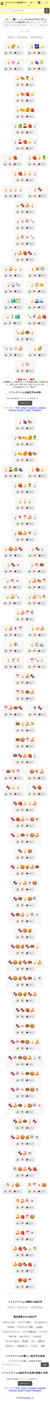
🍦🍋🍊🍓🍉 (25, 453)
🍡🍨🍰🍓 (37, 316)
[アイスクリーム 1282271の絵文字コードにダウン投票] (22, 428)
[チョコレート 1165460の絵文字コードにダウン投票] (22, 984)
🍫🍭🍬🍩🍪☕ (25, 1089)
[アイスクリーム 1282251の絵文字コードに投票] (30, 714)
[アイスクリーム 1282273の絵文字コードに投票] (29, 571)
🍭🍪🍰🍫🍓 (25, 1169)
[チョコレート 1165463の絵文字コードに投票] (17, 969)
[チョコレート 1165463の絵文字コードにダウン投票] (22, 969)
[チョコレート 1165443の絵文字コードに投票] (17, 937)
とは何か (39, 1327)
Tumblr (28, 410)
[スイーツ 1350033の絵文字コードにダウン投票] (10, 714)
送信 (44, 1365)
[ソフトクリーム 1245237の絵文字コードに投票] (17, 84)
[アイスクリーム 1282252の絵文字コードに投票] (30, 476)
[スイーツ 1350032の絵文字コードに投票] (29, 603)
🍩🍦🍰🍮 (25, 724)
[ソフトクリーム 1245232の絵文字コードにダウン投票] (22, 132)
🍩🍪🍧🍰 (25, 740)
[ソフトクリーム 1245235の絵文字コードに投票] (6, 196)
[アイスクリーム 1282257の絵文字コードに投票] (6, 476)
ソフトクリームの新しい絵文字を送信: (25, 1361)
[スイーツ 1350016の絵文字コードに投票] (17, 1255)
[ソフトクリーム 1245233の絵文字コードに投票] (6, 291)
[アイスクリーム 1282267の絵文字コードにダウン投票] (22, 507)
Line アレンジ (24, 1336)
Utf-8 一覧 (12, 1336)
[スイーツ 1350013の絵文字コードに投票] (29, 1191)
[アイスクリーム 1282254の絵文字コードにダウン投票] (10, 555)
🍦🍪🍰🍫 (13, 549)
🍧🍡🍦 (37, 660)
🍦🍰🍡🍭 (37, 596)
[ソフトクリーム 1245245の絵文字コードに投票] (29, 164)
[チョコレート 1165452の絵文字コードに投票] (17, 825)
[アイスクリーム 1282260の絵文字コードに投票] (6, 666)
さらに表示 (25, 31)
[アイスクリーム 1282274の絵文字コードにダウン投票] (22, 523)
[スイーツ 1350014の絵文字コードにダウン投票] (22, 762)
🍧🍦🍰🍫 (25, 676)
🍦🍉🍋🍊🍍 (25, 437)
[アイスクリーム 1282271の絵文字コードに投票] (17, 428)
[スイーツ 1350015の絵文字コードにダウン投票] (22, 1287)
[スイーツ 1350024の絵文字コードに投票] (6, 778)
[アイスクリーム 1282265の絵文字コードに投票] (30, 355)
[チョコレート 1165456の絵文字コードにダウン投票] (22, 953)
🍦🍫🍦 (37, 549)
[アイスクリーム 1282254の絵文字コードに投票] (6, 555)
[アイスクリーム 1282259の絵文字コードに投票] (17, 619)
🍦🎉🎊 (37, 269)
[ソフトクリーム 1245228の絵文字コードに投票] (17, 227)
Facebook (32, 408)
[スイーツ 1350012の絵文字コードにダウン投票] (10, 355)
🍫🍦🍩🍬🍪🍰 (25, 835)
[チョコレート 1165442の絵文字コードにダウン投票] (22, 1159)
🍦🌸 (25, 364)
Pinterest (12, 410)
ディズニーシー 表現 (25, 1327)
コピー (18, 53)
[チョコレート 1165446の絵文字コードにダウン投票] (22, 889)
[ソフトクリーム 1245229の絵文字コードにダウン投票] (10, 68)
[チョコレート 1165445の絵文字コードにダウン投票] (22, 1032)
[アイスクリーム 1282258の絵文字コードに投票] (30, 555)
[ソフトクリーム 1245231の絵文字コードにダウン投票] (22, 212)
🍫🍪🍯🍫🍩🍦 (25, 946)
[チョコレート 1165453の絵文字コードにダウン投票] (22, 1048)
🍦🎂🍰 (37, 628)
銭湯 (42, 1346)
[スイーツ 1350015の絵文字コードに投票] (17, 1287)
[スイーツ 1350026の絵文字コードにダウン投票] (22, 1207)
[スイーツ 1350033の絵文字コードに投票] (6, 714)
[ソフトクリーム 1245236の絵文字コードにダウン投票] (10, 307)
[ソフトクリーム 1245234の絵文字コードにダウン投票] (10, 53)
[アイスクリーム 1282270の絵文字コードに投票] (30, 635)
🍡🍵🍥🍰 (13, 348)
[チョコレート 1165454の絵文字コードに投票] (17, 1143)
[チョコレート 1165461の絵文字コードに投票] (17, 1112)
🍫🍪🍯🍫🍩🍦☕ (25, 978)
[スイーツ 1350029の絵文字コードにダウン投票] (22, 1223)
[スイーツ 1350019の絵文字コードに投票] (17, 1175)
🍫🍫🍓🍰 (25, 1010)
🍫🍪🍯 (25, 930)
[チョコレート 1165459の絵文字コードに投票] (17, 921)
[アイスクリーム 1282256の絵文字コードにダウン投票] (34, 651)
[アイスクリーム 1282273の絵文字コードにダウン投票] (34, 571)
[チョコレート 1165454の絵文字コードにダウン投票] (22, 1143)
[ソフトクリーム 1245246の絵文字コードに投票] (29, 307)
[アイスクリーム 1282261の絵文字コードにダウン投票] (10, 651)
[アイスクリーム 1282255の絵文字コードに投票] (17, 444)
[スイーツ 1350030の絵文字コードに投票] (17, 730)
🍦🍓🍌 (37, 469)
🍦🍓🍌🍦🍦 (25, 173)
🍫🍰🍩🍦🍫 (25, 1121)
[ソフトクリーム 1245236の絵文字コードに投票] (6, 307)
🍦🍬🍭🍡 (25, 221)
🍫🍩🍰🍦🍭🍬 (25, 914)
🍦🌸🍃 (13, 62)
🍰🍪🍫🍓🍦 (25, 1264)
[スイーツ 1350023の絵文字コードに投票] (17, 1271)
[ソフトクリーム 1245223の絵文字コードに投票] (5, 164)
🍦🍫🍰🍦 (25, 205)
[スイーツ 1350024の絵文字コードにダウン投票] (10, 778)
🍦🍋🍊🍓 (25, 110)
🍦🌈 (37, 348)
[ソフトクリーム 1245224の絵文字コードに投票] (17, 100)
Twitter (23, 408)
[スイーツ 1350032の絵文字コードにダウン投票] (34, 603)
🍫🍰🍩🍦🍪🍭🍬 (25, 1105)
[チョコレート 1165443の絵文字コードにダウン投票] (22, 937)
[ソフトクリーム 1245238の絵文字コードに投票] (17, 180)
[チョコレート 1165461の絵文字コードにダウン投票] (22, 1112)
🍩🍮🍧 (13, 771)
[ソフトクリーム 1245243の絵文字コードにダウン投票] (34, 53)
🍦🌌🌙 (37, 46)
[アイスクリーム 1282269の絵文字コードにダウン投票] (22, 371)
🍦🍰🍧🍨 (25, 612)
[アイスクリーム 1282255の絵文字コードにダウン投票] (22, 444)
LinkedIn (41, 408)
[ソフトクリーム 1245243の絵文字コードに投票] (29, 53)
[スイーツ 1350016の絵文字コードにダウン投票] (22, 1255)
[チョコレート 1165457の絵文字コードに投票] (17, 1080)
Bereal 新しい (23, 1346)
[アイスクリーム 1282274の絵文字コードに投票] (17, 523)
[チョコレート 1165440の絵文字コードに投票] (29, 794)
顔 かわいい (10, 1346)
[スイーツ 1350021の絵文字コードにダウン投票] (22, 1239)
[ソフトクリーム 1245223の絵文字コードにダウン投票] (10, 164)
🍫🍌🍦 (13, 787)
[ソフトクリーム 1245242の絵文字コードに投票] (29, 68)
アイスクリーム (36, 37)
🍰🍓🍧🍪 (25, 1217)
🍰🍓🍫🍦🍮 (25, 1248)
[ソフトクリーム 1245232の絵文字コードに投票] (17, 132)
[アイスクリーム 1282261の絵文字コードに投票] (6, 651)
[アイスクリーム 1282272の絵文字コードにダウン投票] (10, 571)
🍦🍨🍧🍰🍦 (25, 517)
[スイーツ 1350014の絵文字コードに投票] (17, 762)
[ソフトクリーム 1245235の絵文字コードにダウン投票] (10, 196)
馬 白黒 (25, 1341)
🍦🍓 (12, 157)
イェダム (34, 1346)
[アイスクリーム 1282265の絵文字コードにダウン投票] (35, 355)
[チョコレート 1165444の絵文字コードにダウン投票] (22, 1016)
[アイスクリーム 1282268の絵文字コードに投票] (17, 539)
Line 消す (11, 1327)
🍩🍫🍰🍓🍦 (25, 755)
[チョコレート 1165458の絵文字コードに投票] (17, 873)
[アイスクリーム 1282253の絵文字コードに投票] (29, 666)
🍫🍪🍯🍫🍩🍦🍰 (25, 962)
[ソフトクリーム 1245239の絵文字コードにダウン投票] (22, 243)
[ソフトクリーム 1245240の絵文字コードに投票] (30, 275)
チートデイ (43, 1332)
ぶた (32, 1341)
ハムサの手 (37, 1336)
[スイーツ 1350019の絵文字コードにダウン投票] (22, 1175)
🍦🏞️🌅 (13, 301)
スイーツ (11, 37)
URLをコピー (25, 403)
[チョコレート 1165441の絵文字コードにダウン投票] (10, 794)
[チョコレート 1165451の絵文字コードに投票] (17, 905)
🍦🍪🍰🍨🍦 (25, 533)
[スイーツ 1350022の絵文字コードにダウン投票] (22, 339)
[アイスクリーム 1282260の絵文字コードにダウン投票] (10, 666)
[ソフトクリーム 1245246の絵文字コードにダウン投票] (34, 307)
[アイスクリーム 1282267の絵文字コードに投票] (17, 507)
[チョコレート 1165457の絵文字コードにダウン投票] (22, 1080)
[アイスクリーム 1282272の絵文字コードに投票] (6, 571)
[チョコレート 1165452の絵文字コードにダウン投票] (22, 825)
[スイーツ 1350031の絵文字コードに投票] (29, 778)
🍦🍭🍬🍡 (25, 237)
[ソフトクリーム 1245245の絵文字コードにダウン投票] (34, 164)
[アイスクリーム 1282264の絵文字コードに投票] (6, 635)
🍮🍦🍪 (12, 1185)
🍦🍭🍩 (37, 565)
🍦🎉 (13, 644)
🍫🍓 (37, 787)
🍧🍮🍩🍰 (25, 692)
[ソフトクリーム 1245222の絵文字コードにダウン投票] (35, 196)
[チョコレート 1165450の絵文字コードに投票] (17, 1000)
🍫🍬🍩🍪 (25, 1026)
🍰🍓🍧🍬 (25, 1232)
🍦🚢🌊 (37, 301)
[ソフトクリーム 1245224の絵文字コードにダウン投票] (22, 100)
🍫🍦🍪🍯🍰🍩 (25, 867)
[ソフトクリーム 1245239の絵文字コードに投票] (17, 243)
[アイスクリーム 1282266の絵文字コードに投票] (17, 460)
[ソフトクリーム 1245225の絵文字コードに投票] (17, 259)
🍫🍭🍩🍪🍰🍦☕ (25, 1058)
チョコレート (22, 37)
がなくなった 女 (9, 1322)
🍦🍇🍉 (25, 422)
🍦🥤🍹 (13, 660)
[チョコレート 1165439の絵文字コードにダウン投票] (22, 857)
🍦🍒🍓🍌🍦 (25, 142)
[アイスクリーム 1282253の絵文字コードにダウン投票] (34, 666)
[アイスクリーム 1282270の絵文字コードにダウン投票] (35, 635)
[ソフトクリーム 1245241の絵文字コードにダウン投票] (10, 323)
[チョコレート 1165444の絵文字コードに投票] (17, 1016)
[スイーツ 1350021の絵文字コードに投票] (17, 1239)
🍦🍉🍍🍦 (25, 78)
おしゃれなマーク (40, 1322)
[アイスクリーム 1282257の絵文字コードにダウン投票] (10, 476)
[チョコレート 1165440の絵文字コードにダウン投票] (34, 794)
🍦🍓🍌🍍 (37, 157)
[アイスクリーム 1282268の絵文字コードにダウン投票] (22, 539)
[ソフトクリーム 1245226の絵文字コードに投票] (29, 291)
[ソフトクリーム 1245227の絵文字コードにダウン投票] (22, 148)
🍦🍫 (37, 189)
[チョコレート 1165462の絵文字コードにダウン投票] (22, 1064)
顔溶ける (41, 1341)
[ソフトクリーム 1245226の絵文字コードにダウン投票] (34, 291)
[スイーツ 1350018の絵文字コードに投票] (29, 587)
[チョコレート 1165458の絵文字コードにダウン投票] (22, 873)
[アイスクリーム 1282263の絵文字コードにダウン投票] (22, 492)
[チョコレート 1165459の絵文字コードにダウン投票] (22, 921)
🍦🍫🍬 (13, 565)
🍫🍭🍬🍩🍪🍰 (25, 1073)
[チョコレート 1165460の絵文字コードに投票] (17, 984)
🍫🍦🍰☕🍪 (25, 883)
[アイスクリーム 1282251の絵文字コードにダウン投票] (35, 714)
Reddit (21, 410)
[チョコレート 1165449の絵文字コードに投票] (17, 1128)
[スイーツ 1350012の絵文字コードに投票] (6, 355)
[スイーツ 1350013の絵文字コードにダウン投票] (34, 1191)
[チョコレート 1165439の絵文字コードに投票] (17, 857)
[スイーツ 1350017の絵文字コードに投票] (29, 323)
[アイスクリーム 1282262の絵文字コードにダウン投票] (10, 587)
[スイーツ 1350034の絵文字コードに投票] (5, 1191)
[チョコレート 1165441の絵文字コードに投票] (6, 794)
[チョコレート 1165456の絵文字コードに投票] (17, 953)
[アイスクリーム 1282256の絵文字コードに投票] (29, 651)
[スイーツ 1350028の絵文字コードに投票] (17, 682)
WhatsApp (36, 410)
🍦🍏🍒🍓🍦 (25, 126)
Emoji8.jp (27, 1398)
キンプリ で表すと (12, 1341)
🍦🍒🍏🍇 (13, 469)
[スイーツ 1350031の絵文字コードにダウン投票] (34, 778)
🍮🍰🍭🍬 (25, 1201)
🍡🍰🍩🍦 (25, 332)
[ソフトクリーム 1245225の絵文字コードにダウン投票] (22, 259)
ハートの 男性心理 (29, 1332)
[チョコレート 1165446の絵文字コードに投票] (17, 889)
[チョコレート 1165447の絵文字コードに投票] (17, 810)
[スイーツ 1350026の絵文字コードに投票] (17, 1207)
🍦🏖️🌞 (37, 285)
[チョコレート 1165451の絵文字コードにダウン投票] (22, 905)
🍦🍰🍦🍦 (13, 269)
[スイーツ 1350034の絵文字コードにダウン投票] (10, 1191)
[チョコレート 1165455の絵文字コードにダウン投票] (22, 841)
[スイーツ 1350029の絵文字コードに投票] (17, 1223)
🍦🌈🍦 (13, 46)
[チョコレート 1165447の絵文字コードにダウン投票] (22, 810)
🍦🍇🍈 (37, 62)
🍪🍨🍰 (37, 771)
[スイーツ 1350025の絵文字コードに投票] (5, 603)
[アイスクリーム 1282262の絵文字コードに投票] (5, 587)
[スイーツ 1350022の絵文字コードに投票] (17, 339)
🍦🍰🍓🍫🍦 (25, 253)
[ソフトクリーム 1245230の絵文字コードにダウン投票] (22, 116)
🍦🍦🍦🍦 (13, 189)
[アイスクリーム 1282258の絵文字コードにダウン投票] (35, 555)
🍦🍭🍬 (12, 581)
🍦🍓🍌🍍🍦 (25, 485)
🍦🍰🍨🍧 (13, 628)
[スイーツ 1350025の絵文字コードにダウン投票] (10, 603)
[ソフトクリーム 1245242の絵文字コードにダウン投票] (34, 68)
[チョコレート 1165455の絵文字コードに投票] (17, 841)
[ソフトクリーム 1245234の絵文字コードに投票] (6, 53)
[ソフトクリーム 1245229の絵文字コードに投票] (6, 68)
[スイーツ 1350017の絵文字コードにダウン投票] (34, 323)
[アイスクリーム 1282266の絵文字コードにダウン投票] (22, 460)
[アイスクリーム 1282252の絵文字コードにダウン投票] (35, 476)
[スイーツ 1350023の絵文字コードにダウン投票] (22, 1271)
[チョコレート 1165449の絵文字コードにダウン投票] (22, 1128)
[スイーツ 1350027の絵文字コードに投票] (17, 746)
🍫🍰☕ (25, 1153)
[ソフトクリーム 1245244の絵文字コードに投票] (6, 275)
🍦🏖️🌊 (37, 644)
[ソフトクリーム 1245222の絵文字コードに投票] (30, 196)
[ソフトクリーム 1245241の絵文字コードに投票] (5, 323)
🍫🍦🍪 (25, 851)
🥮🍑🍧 (25, 1280)
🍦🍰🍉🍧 (37, 581)
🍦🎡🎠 (13, 285)
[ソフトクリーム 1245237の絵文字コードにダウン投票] (22, 84)
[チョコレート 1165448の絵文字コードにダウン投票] (22, 1096)
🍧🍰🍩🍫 (13, 708)
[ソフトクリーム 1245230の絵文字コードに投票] (17, 116)
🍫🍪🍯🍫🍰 (25, 994)
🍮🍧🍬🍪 (37, 1185)
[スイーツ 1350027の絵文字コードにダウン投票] (22, 746)
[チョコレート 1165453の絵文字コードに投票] (17, 1048)
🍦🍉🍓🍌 (25, 94)
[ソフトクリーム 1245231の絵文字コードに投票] (17, 212)
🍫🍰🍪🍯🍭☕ (25, 1137)
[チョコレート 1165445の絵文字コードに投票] (17, 1032)
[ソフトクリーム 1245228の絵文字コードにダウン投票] (22, 227)
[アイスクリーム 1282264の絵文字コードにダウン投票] (10, 635)
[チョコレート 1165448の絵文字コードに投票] (17, 1096)
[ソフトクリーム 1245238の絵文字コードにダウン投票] (22, 180)
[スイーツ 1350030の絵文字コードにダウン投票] (22, 730)
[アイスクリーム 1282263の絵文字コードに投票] (17, 492)
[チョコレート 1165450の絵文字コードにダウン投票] (22, 1000)
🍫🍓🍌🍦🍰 (25, 803)
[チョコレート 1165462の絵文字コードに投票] (17, 1064)
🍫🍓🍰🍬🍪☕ (25, 819)
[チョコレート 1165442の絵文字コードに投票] (17, 1159)
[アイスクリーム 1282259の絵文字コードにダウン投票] (22, 619)
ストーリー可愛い (24, 1322)
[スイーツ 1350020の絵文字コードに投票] (17, 698)
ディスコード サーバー (11, 1332)
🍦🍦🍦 (25, 501)
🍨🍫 (37, 708)
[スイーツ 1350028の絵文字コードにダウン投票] (22, 682)
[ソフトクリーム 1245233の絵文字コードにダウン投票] (10, 291)
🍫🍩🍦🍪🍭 (25, 899)
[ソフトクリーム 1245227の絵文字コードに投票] (17, 148)
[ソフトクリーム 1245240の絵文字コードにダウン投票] (35, 275)
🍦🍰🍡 (12, 596)
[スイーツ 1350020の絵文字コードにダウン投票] (22, 698)
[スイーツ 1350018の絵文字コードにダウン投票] (34, 587)
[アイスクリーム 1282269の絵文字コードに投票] (17, 371)
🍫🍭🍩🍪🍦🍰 (25, 1042)
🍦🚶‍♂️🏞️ (12, 316)
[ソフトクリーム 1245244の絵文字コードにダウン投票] (10, 275)
